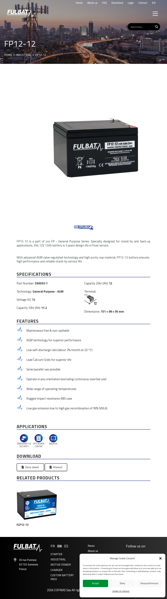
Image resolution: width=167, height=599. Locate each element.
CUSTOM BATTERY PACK (62, 577)
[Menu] (155, 14)
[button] (160, 558)
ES (66, 546)
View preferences (149, 583)
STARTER (56, 554)
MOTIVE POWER (61, 565)
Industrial (23, 55)
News (91, 546)
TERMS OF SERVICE (120, 591)
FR (53, 546)
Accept (95, 583)
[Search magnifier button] (156, 26)
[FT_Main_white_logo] (20, 14)
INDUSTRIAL (58, 559)
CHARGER (56, 570)
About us (93, 551)
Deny (122, 583)
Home (8, 55)
